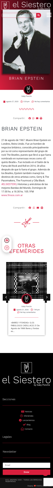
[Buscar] (38, 15)
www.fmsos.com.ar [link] (12, 195)
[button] (30, 118)
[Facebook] (6, 240)
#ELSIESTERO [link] (8, 184)
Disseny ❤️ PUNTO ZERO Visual (39, 486)
